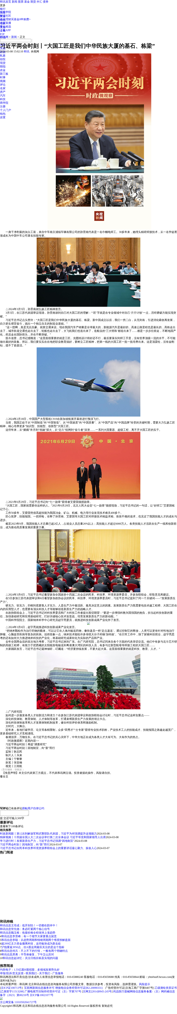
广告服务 (57, 973)
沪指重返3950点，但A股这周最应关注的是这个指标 (32, 947)
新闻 (14, 1)
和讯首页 (5, 1)
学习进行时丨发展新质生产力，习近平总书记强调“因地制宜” (37, 840)
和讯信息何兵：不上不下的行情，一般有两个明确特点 (34, 950)
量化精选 (5, 26)
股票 (21, 1)
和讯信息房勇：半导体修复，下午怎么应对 (27, 954)
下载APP (5, 30)
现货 (3, 62)
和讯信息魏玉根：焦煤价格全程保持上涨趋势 (27, 932)
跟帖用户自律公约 (33, 808)
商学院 (4, 102)
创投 (3, 59)
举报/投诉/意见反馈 (12, 973)
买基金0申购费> (21, 19)
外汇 (39, 1)
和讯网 (4, 36)
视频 (3, 81)
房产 (3, 91)
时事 (3, 77)
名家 (3, 88)
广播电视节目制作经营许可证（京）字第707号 (53, 991)
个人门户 (5, 110)
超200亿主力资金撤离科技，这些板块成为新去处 (31, 943)
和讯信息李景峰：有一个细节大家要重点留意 (29, 936)
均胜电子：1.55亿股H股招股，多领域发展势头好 (29, 969)
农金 (3, 70)
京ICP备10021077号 (41, 995)
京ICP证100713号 (11, 987)
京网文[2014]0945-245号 (97, 991)
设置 (3, 117)
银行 (3, 8)
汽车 (3, 95)
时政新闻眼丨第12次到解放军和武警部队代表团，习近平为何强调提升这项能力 (48, 833)
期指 (3, 66)
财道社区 (5, 15)
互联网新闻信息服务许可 (39, 987)
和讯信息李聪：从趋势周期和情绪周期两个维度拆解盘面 (36, 939)
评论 (3, 84)
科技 (3, 99)
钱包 (3, 113)
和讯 (26, 51)
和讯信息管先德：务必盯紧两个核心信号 (25, 929)
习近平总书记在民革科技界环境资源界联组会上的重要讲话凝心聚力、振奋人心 (48, 848)
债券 (45, 1)
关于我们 (44, 973)
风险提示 (144, 984)
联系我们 (31, 973)
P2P (2, 34)
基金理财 (5, 19)
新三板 (4, 73)
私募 (3, 55)
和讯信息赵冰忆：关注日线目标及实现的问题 (30, 958)
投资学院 (5, 12)
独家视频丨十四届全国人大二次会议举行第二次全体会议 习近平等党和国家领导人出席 (53, 837)
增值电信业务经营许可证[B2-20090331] (79, 987)
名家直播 (5, 22)
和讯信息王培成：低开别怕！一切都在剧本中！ (29, 925)
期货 (33, 1)
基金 (27, 1)
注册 (3, 106)
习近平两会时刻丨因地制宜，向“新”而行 (24, 844)
